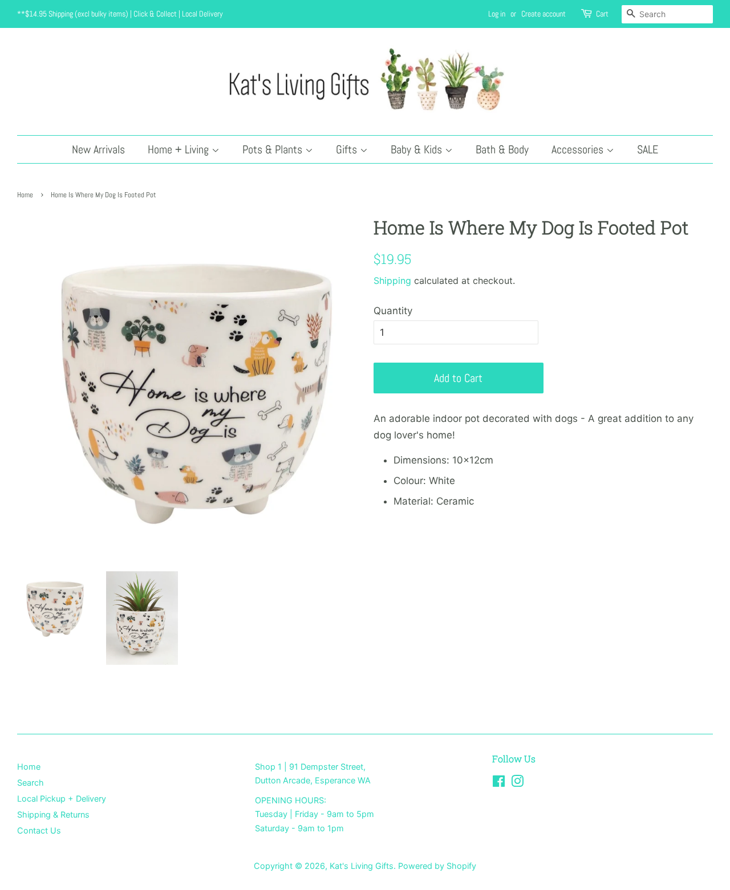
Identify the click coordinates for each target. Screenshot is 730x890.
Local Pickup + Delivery (61, 798)
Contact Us (39, 830)
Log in (496, 14)
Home (25, 195)
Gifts (348, 149)
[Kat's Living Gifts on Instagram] (517, 783)
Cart (602, 14)
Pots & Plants (273, 149)
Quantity (393, 310)
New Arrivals (98, 149)
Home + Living (180, 149)
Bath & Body (502, 149)
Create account (543, 14)
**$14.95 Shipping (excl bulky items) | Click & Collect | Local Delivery (120, 14)
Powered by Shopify (437, 866)
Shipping (392, 280)
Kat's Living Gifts (362, 866)
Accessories (578, 149)
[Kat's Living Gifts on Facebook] (498, 783)
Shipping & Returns (53, 814)
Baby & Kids (418, 149)
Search (30, 782)
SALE (647, 149)
